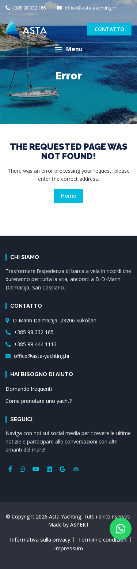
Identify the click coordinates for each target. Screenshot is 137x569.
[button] (68, 49)
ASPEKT (79, 524)
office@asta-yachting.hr (90, 7)
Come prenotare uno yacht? (38, 400)
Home (68, 195)
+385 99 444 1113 (34, 344)
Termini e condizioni (103, 539)
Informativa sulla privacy (40, 539)
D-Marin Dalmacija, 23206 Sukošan (53, 320)
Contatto (109, 29)
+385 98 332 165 (29, 7)
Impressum (68, 548)
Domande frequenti (28, 388)
